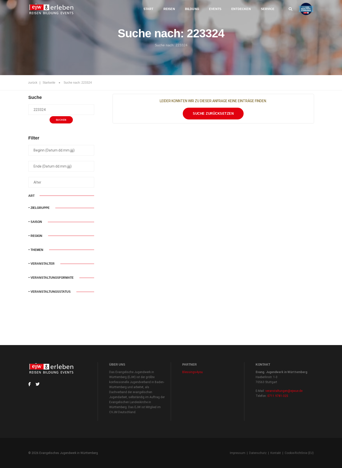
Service (267, 9)
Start (148, 9)
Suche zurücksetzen (213, 113)
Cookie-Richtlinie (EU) (299, 453)
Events (215, 9)
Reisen (169, 9)
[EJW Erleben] (51, 9)
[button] (61, 207)
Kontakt (275, 453)
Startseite (49, 82)
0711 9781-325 (277, 396)
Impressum (237, 453)
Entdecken (241, 9)
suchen (61, 120)
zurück (32, 82)
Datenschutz (258, 453)
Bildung (192, 9)
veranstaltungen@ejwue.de (283, 391)
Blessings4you (192, 372)
